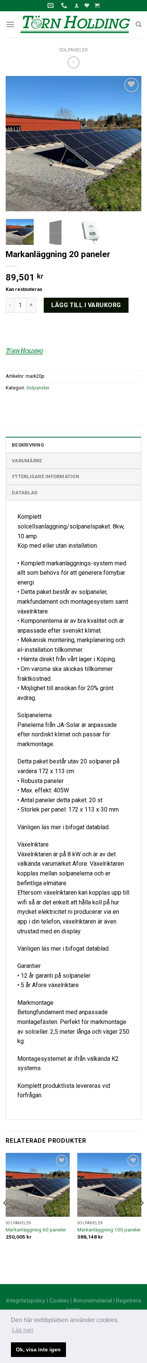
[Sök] (138, 24)
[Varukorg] (97, 5)
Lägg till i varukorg (86, 305)
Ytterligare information (45, 476)
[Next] (129, 143)
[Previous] (17, 143)
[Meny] (10, 24)
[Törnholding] (24, 350)
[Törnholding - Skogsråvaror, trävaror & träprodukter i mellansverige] (75, 24)
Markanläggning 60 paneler (36, 1230)
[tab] (73, 445)
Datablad (25, 492)
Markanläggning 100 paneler (109, 1230)
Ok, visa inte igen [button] (38, 1349)
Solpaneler (73, 50)
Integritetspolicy (25, 1301)
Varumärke (27, 460)
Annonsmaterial (92, 1301)
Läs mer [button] (23, 1330)
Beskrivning (28, 445)
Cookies (59, 1301)
